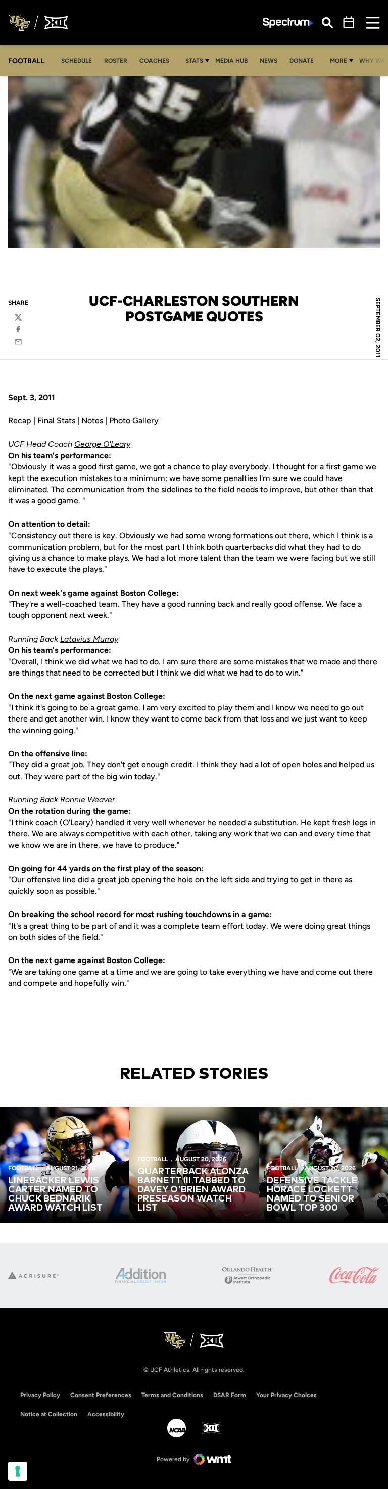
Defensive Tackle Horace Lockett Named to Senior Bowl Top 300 (312, 1194)
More (338, 60)
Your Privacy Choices (286, 1395)
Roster (115, 60)
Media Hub (234, 60)
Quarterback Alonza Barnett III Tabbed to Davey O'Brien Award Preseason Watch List (193, 1190)
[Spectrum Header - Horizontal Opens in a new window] (288, 23)
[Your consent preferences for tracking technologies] (17, 1471)
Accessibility (105, 1414)
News (268, 60)
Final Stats (56, 420)
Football (23, 1168)
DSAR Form (229, 1395)
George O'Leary (102, 444)
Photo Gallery (134, 420)
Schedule (76, 60)
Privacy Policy (40, 1395)
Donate (304, 60)
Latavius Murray (89, 639)
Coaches (154, 60)
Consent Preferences (100, 1395)
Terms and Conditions (172, 1395)
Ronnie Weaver (87, 799)
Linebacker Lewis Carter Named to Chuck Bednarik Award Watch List (55, 1194)
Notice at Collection (48, 1414)
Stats (194, 60)
